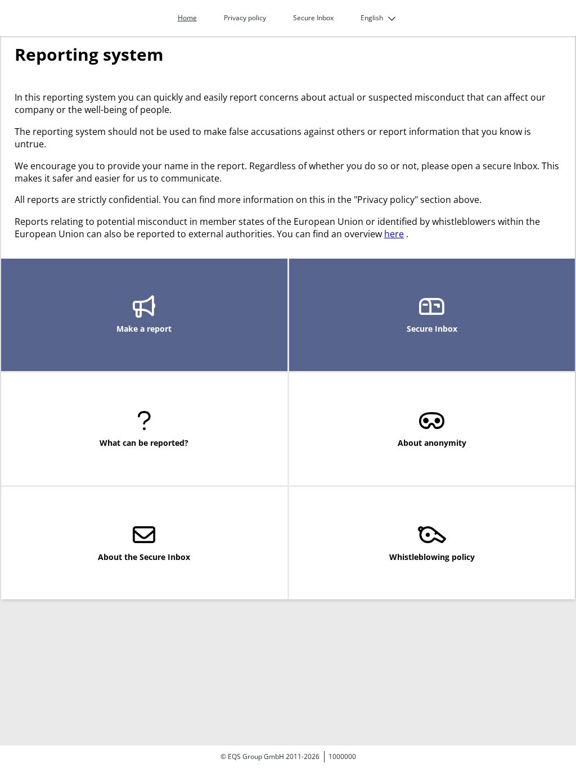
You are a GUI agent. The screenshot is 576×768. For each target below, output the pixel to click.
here (394, 234)
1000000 (342, 756)
